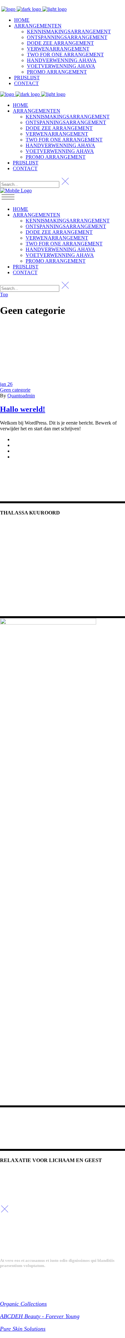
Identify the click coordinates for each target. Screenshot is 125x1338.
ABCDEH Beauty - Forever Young (39, 1316)
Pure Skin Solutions (23, 1329)
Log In (6, 3)
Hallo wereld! (22, 409)
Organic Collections (23, 1304)
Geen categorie (15, 390)
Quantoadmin (21, 395)
